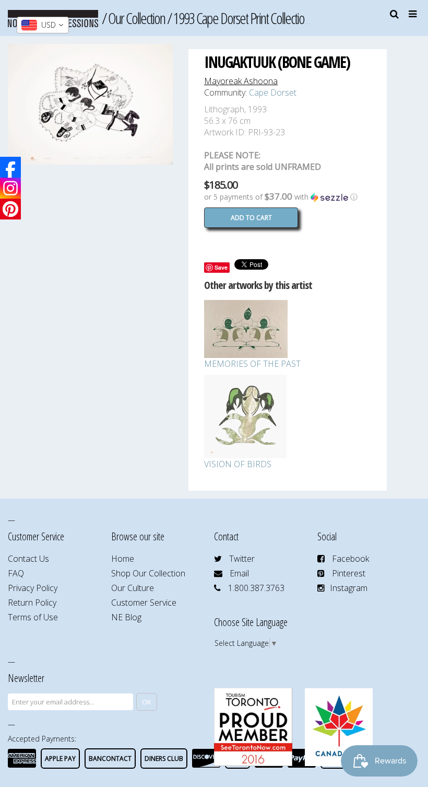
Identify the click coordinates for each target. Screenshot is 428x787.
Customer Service (143, 602)
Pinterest (348, 573)
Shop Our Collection (148, 573)
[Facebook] (10, 167)
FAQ (16, 573)
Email (239, 573)
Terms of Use (33, 617)
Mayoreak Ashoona (241, 81)
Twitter (242, 558)
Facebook (350, 558)
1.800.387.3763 (256, 588)
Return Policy (32, 602)
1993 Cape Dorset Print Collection (241, 18)
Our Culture (132, 588)
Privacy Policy (32, 588)
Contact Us (28, 558)
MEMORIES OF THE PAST (252, 363)
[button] (287, 197)
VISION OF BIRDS (237, 464)
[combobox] (43, 25)
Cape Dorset (272, 92)
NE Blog (126, 617)
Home (122, 558)
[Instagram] (10, 188)
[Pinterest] (10, 209)
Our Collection (136, 18)
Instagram (348, 588)
